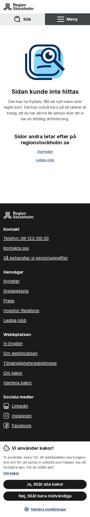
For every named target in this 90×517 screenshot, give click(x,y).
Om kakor (11, 473)
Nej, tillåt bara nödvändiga (45, 495)
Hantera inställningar (48, 509)
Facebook (21, 425)
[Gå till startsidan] (18, 6)
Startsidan (45, 152)
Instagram (22, 415)
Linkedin (20, 405)
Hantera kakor (18, 382)
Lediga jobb (45, 160)
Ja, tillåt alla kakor (45, 484)
